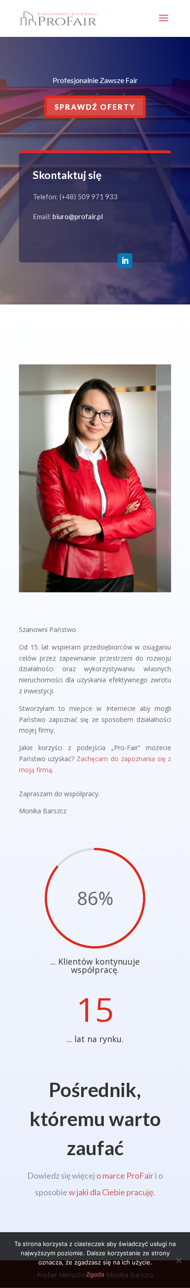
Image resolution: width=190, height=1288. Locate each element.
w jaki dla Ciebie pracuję (111, 1192)
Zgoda (95, 1274)
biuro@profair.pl (78, 216)
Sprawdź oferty (95, 106)
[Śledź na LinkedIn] (125, 260)
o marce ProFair (125, 1175)
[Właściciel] (95, 589)
